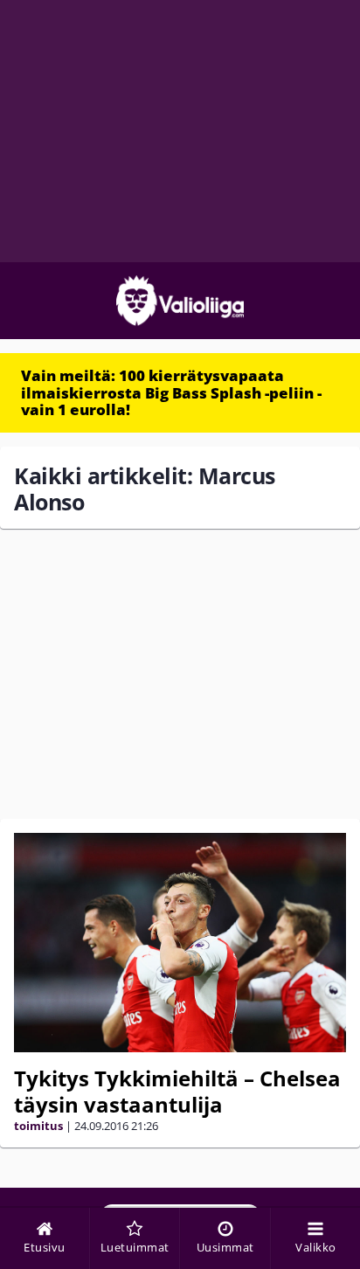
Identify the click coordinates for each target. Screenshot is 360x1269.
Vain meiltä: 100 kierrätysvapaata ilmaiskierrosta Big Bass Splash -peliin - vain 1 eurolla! (171, 392)
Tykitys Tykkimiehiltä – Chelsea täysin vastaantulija (177, 1091)
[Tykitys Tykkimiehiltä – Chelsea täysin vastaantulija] (180, 942)
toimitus (38, 1126)
